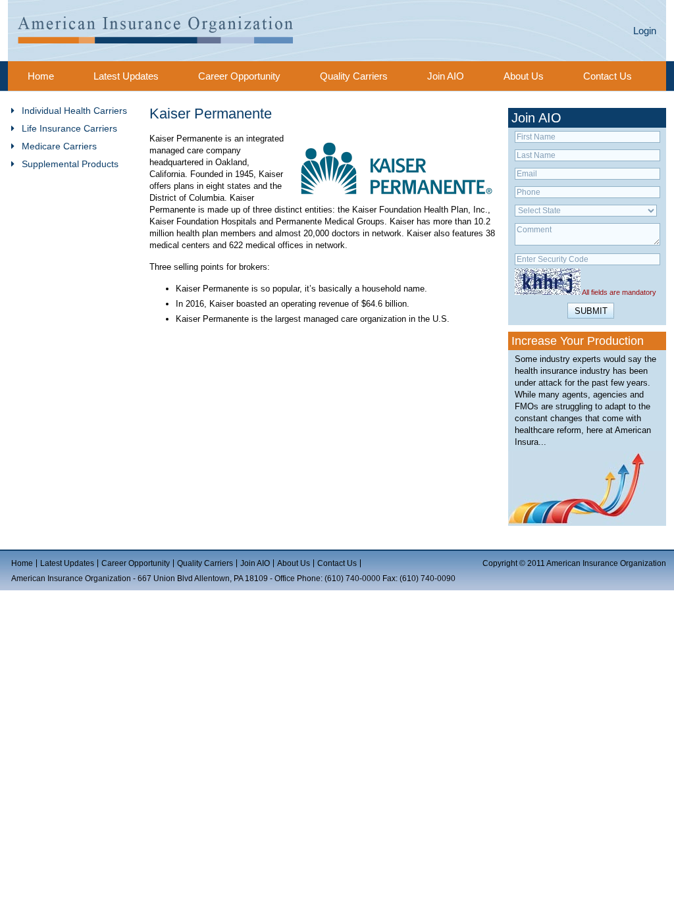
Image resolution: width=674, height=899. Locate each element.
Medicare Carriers (59, 146)
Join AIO (445, 76)
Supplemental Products (70, 164)
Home (41, 76)
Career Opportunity (239, 76)
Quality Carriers (354, 76)
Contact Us (607, 76)
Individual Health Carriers (74, 110)
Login (644, 31)
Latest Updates (126, 76)
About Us (524, 76)
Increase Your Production (577, 340)
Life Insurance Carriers (69, 128)
